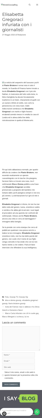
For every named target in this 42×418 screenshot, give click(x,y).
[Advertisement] (21, 58)
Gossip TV (14, 297)
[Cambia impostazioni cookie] (4, 414)
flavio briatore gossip (17, 303)
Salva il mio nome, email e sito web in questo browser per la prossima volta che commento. (21, 375)
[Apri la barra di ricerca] (29, 4)
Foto (7, 297)
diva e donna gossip (13, 300)
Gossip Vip (23, 297)
